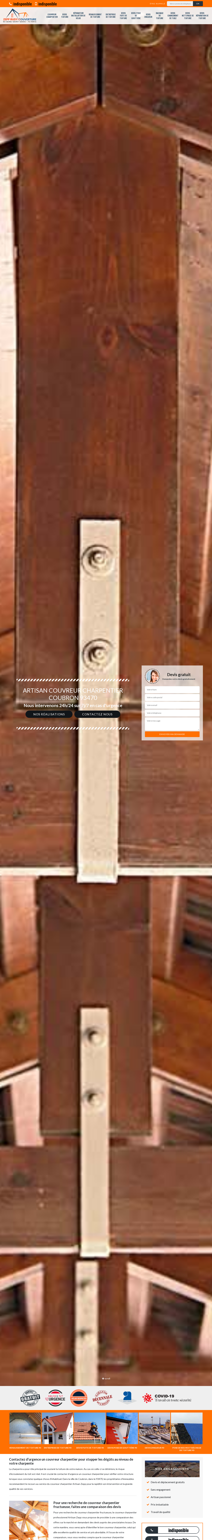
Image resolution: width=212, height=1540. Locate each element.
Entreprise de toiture (111, 15)
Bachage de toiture (159, 16)
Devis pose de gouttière (136, 16)
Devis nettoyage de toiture (188, 16)
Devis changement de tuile (172, 16)
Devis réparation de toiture (202, 16)
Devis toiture (64, 15)
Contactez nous (97, 714)
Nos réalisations (49, 714)
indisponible (22, 4)
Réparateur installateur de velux (78, 16)
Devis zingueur (148, 15)
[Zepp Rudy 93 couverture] (19, 15)
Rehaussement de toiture (95, 15)
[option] (106, 770)
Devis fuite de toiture (123, 16)
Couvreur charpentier (52, 15)
